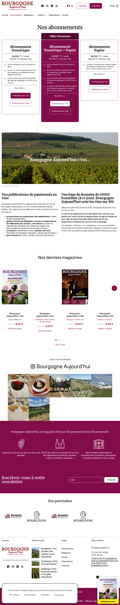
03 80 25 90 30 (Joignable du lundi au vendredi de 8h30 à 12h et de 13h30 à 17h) (104, 560)
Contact (65, 15)
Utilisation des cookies (94, 601)
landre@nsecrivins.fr (99, 565)
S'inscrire (111, 480)
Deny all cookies (30, 595)
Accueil (5, 15)
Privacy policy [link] (59, 595)
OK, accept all (14, 595)
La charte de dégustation (73, 214)
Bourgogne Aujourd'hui (63, 366)
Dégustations (54, 15)
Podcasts (65, 565)
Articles (41, 15)
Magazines (28, 15)
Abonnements (16, 15)
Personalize (45, 595)
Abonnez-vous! (108, 601)
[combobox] (70, 6)
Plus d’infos (19, 88)
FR (72, 6)
